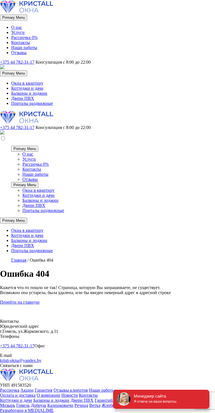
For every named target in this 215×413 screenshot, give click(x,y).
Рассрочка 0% (24, 37)
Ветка (95, 405)
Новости (69, 395)
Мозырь (7, 405)
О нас (16, 27)
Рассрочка (9, 390)
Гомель (23, 405)
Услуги (18, 32)
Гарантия (43, 390)
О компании (48, 395)
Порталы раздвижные (32, 103)
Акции (27, 390)
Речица (81, 405)
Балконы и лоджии (29, 93)
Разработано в (27, 410)
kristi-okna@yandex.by (20, 360)
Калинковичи (60, 405)
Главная (18, 260)
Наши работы (24, 47)
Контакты (20, 42)
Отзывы (19, 52)
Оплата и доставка (18, 395)
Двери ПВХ (22, 98)
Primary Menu (13, 17)
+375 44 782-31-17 (17, 62)
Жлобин (109, 405)
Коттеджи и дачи (27, 88)
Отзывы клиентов (70, 390)
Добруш (38, 405)
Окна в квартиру (27, 83)
